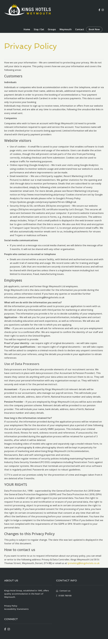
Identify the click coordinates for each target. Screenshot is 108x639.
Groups (52, 29)
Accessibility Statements (16, 609)
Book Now (94, 29)
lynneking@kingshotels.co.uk (84, 563)
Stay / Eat (39, 29)
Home (27, 29)
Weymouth (65, 29)
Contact (79, 29)
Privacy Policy (10, 605)
